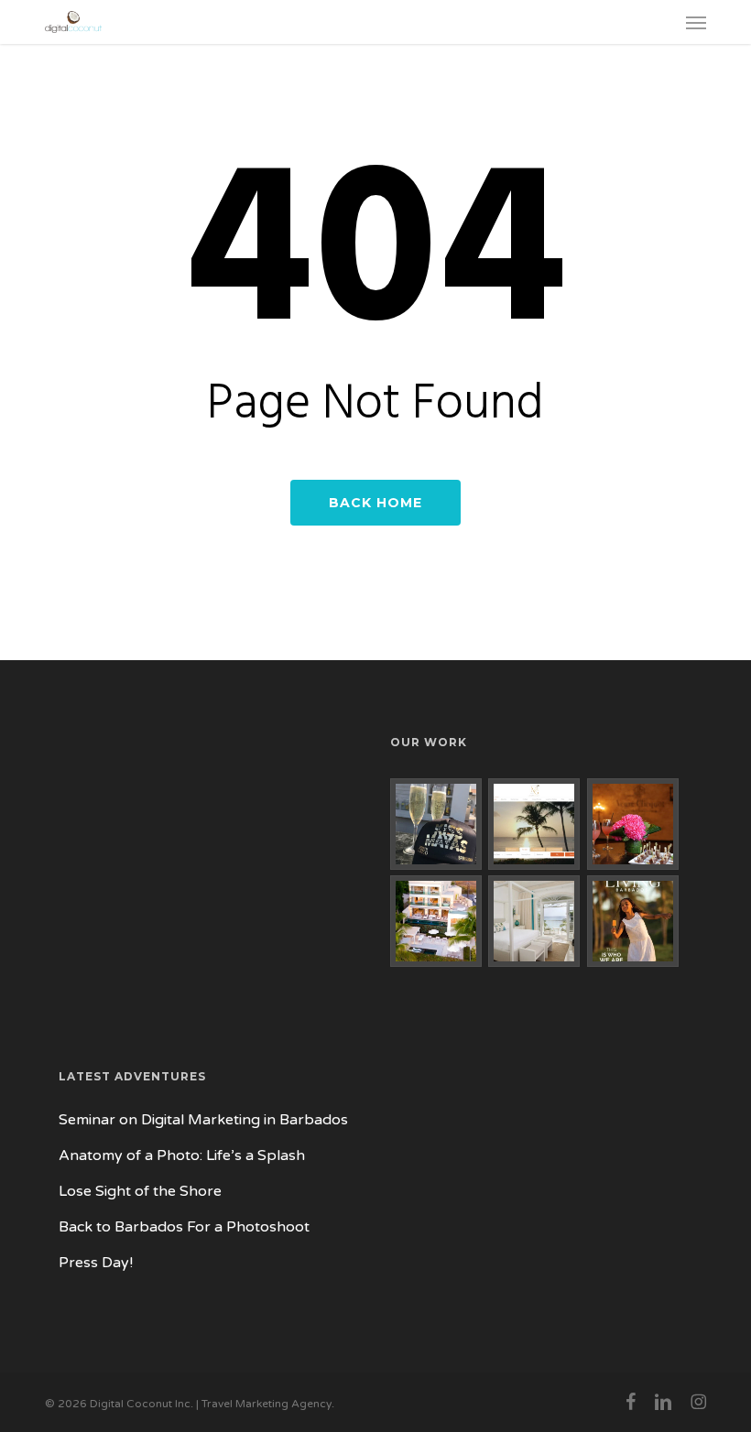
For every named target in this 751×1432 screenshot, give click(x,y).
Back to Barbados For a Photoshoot (184, 1227)
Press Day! (96, 1262)
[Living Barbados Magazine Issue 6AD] (633, 921)
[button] (696, 22)
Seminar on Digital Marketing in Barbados (203, 1120)
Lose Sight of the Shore (140, 1191)
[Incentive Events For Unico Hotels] (436, 824)
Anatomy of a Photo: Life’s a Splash (182, 1155)
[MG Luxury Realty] (534, 824)
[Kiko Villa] (534, 921)
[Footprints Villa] (436, 921)
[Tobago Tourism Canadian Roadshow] (633, 824)
